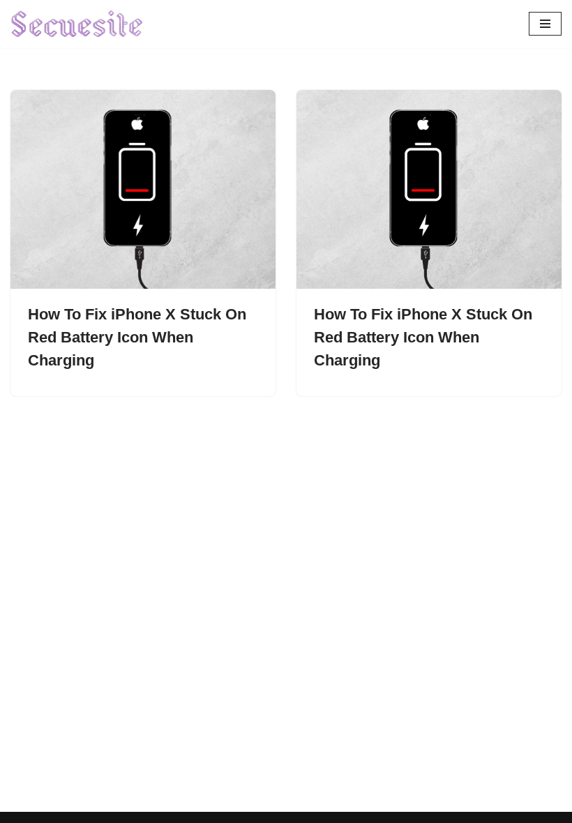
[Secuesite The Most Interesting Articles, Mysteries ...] (77, 24)
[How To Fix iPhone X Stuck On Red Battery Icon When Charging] (143, 189)
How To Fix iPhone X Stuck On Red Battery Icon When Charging (137, 337)
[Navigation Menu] (545, 24)
